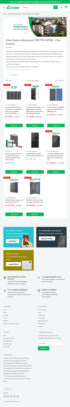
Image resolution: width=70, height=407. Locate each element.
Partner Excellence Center (11, 323)
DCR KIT (5, 321)
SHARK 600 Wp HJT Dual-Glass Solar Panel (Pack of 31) (14, 201)
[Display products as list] (63, 80)
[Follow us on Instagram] (11, 396)
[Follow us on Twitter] (8, 396)
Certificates (41, 315)
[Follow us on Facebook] (4, 396)
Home (5, 14)
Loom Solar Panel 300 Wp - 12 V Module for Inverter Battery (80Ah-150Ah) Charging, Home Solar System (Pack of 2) (35, 110)
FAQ (4, 335)
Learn (5, 318)
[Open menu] (4, 7)
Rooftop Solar (7, 344)
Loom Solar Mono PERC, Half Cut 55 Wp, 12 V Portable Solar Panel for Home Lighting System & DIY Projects (13, 110)
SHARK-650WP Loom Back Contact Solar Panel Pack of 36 (35, 154)
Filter (10, 80)
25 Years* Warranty (10, 105)
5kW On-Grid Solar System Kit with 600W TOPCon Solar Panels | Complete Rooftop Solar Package (13, 156)
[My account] (62, 7)
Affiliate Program (43, 321)
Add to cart (14, 125)
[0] (65, 7)
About (40, 312)
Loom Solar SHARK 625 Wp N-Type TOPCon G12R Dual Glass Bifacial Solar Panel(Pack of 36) (55, 156)
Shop (4, 312)
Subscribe (44, 348)
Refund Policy (7, 341)
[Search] (55, 7)
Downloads (41, 323)
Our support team (8, 338)
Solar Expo (6, 346)
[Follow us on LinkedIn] (17, 396)
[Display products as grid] (60, 80)
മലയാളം (6, 389)
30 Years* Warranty (52, 105)
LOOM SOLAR (8, 151)
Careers (40, 326)
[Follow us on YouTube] (14, 396)
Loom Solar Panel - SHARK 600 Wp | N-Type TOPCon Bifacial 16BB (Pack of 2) (56, 109)
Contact (5, 315)
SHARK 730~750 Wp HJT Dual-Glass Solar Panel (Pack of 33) (34, 201)
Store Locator (42, 309)
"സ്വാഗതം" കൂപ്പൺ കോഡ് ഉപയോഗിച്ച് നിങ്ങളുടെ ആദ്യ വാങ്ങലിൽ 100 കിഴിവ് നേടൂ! (35, 2)
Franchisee (41, 318)
